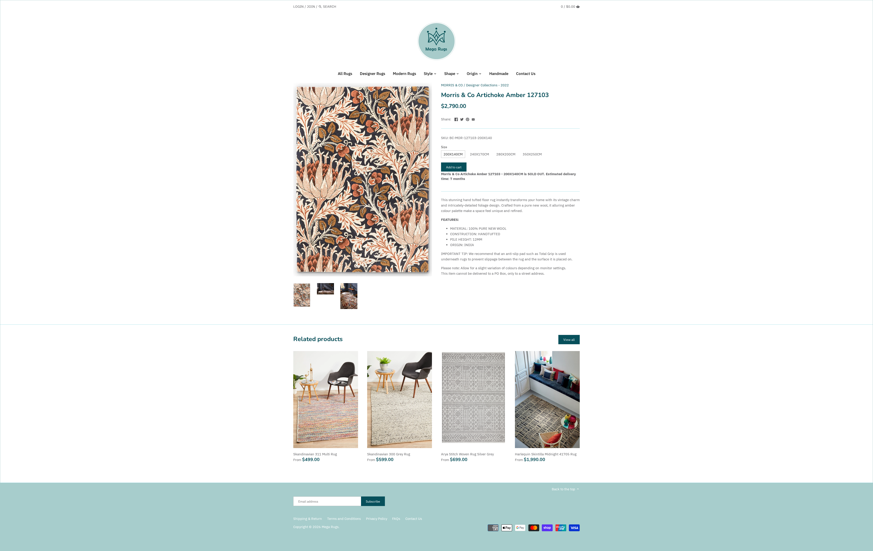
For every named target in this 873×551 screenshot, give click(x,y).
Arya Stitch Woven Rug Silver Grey (467, 454)
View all (569, 339)
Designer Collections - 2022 (487, 85)
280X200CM (505, 154)
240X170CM (479, 154)
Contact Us (413, 518)
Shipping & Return (307, 518)
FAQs (396, 518)
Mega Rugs (330, 527)
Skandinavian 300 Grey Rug (388, 454)
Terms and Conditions (344, 518)
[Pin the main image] (467, 119)
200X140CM (453, 154)
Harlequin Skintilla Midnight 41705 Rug (546, 454)
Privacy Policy (376, 518)
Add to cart (454, 167)
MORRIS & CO (452, 85)
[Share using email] (473, 119)
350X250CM (532, 154)
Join (311, 6)
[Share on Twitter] (462, 119)
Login (298, 6)
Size (444, 147)
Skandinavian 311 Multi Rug (315, 454)
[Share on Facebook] (456, 119)
